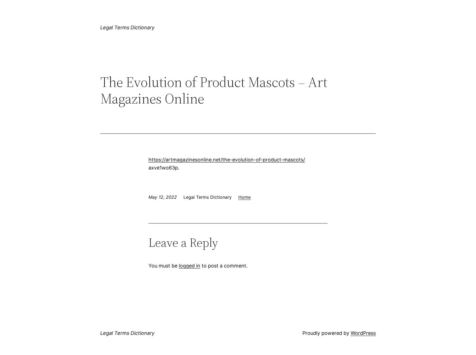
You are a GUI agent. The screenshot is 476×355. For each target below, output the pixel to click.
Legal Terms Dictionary (127, 27)
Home (244, 197)
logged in (189, 266)
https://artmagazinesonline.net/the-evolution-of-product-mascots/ (226, 160)
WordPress (363, 333)
